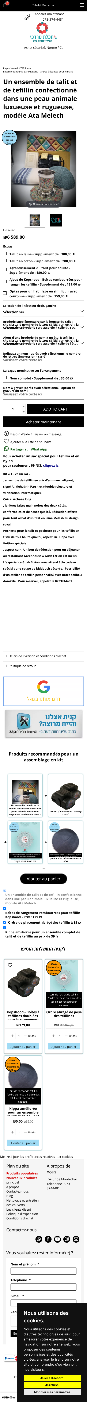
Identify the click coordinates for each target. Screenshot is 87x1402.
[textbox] (43, 461)
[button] (52, 1378)
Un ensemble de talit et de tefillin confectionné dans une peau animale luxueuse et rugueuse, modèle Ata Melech (43, 899)
